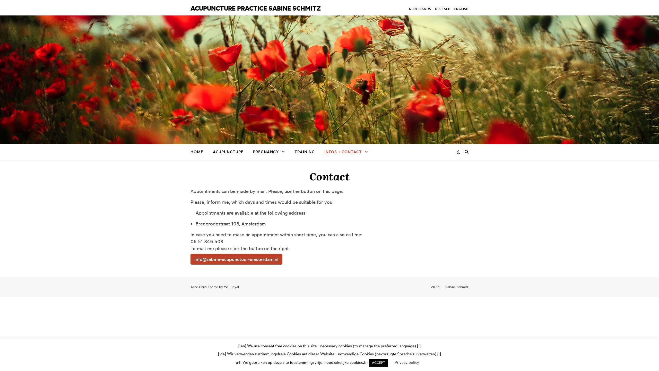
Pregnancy (266, 151)
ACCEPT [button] (378, 362)
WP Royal (231, 287)
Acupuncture (228, 151)
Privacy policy (407, 362)
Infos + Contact (343, 151)
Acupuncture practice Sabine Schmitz (255, 8)
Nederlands (420, 9)
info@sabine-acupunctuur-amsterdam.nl (236, 259)
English (461, 9)
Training (304, 151)
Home (196, 151)
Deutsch (442, 9)
